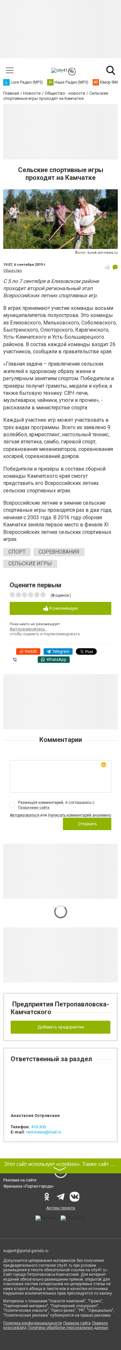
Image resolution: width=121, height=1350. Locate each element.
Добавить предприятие (60, 1027)
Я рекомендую (63, 608)
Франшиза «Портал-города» (28, 1186)
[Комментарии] (115, 267)
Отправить (87, 824)
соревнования (59, 552)
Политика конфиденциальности (32, 1323)
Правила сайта (77, 1323)
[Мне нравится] (107, 267)
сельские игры (30, 563)
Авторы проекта (60, 1208)
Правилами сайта (33, 807)
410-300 (38, 1126)
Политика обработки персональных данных (68, 1327)
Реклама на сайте (19, 1180)
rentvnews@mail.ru (43, 1132)
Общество (12, 270)
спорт (16, 552)
